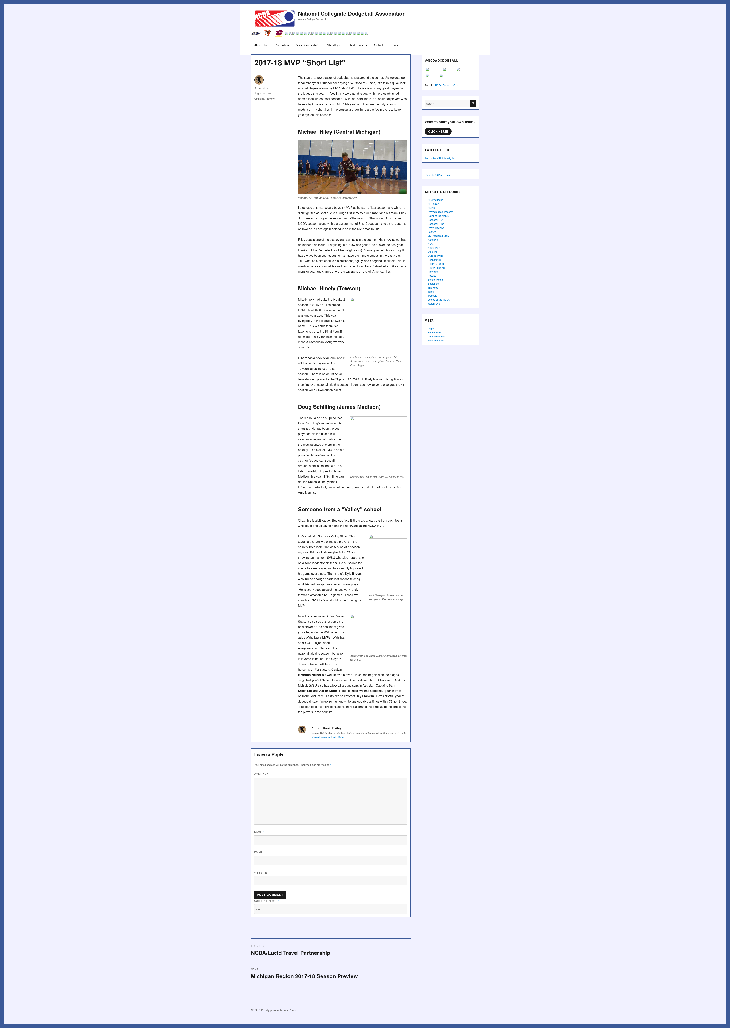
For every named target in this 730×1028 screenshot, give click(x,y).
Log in (431, 328)
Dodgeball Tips (436, 223)
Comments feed (436, 336)
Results (432, 275)
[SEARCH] (473, 103)
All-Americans (435, 200)
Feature (432, 231)
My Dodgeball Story (438, 235)
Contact (378, 45)
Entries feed (434, 332)
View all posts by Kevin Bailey (328, 737)
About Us (260, 45)
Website (260, 872)
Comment (262, 774)
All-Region (433, 204)
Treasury (432, 295)
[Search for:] (447, 103)
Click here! (438, 131)
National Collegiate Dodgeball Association (352, 13)
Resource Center (305, 45)
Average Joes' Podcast (440, 212)
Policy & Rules (436, 263)
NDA (430, 243)
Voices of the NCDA (439, 299)
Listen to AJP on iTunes (438, 175)
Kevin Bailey (261, 88)
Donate (393, 45)
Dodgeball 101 (435, 219)
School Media (435, 279)
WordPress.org (436, 340)
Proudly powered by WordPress (278, 1010)
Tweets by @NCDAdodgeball (440, 158)
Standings (334, 45)
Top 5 (431, 291)
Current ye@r (266, 901)
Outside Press (436, 255)
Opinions (259, 98)
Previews (271, 98)
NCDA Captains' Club (446, 85)
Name (259, 832)
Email (259, 852)
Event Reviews (436, 227)
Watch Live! (434, 303)
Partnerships (435, 259)
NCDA (254, 1010)
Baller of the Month (438, 216)
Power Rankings (437, 267)
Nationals (356, 45)
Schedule (282, 45)
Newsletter (433, 247)
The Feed (433, 287)
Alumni (431, 208)
